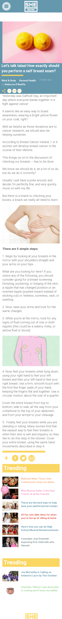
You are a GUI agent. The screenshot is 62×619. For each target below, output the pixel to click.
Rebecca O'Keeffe (15, 84)
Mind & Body (9, 80)
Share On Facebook (9, 91)
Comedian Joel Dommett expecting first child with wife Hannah (37, 542)
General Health (27, 80)
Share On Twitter (14, 91)
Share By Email (19, 91)
